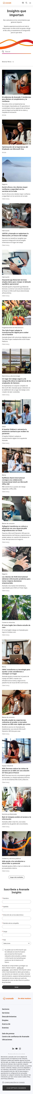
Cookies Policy (26, 1077)
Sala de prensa (8, 1033)
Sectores (5, 1009)
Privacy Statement (8, 1078)
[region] (16, 1074)
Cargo (4, 931)
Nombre (5, 898)
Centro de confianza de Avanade (15, 1036)
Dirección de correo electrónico (12, 915)
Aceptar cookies (17, 1088)
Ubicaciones (7, 1039)
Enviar (16, 987)
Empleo (5, 1020)
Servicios (5, 1013)
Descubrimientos (9, 1016)
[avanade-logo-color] (7, 3)
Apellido (5, 907)
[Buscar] (26, 3)
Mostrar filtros (6, 62)
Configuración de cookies (14, 1083)
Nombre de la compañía (10, 923)
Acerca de (6, 1024)
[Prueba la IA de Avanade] (23, 3)
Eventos (5, 1028)
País (4, 940)
